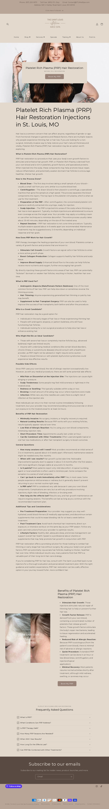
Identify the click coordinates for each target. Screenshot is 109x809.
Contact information (93, 804)
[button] (7, 24)
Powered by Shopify (32, 804)
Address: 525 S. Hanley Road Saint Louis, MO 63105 (54, 5)
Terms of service (68, 804)
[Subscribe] (71, 776)
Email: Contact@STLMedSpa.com (76, 2)
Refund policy (45, 804)
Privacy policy (56, 804)
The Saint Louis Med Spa (18, 804)
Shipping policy (80, 804)
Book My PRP (54, 77)
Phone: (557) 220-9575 (28, 2)
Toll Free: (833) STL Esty (49, 2)
